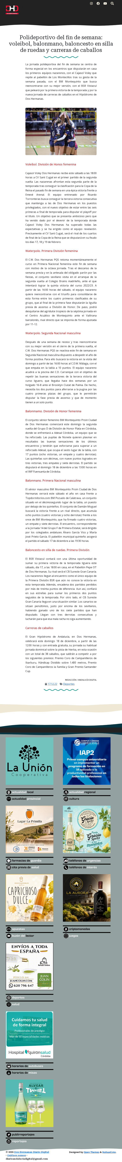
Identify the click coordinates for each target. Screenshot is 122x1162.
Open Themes (91, 1152)
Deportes (69, 684)
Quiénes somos (16, 1155)
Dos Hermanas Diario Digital (31, 1152)
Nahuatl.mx (109, 1152)
